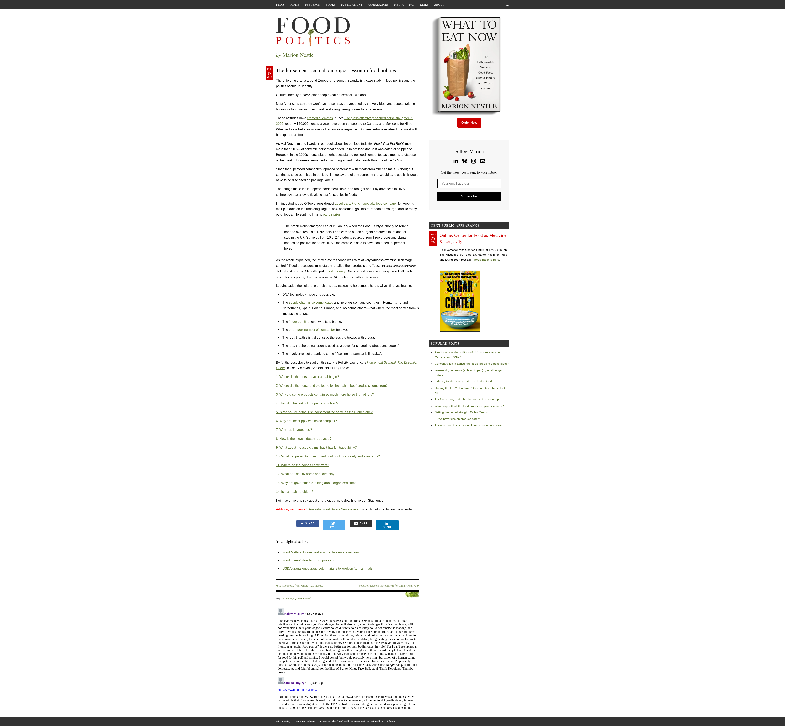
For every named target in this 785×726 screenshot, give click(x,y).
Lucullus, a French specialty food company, (366, 203)
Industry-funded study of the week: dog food (463, 381)
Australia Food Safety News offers (333, 509)
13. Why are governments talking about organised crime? (317, 483)
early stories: (332, 214)
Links (424, 4)
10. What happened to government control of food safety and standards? (328, 456)
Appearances (378, 4)
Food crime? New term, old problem (308, 560)
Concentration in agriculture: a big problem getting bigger (472, 363)
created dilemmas (320, 118)
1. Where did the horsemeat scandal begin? (307, 377)
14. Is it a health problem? (294, 491)
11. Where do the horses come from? (302, 465)
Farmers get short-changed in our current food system (470, 425)
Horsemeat (304, 598)
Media (399, 4)
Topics (294, 4)
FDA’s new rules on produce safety (457, 418)
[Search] (507, 4)
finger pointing (299, 321)
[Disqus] (347, 658)
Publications (351, 4)
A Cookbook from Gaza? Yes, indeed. (301, 585)
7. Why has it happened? (294, 429)
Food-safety (290, 598)
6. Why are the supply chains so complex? (306, 421)
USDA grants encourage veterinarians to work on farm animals (327, 568)
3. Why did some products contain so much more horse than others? (325, 394)
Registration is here (486, 259)
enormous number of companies (312, 329)
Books (331, 4)
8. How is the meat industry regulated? (303, 438)
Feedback (312, 4)
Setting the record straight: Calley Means (461, 412)
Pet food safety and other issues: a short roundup (467, 399)
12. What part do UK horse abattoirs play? (306, 474)
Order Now (469, 122)
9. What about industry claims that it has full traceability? (316, 447)
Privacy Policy (283, 721)
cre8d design (388, 721)
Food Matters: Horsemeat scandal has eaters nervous (321, 552)
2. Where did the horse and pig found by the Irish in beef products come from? (332, 385)
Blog (280, 4)
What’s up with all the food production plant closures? (469, 406)
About (439, 4)
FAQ (412, 4)
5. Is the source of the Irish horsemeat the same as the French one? (324, 412)
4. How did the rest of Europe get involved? (307, 403)
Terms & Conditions (305, 721)
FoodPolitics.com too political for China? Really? (387, 585)
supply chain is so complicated (311, 302)
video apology (337, 271)
